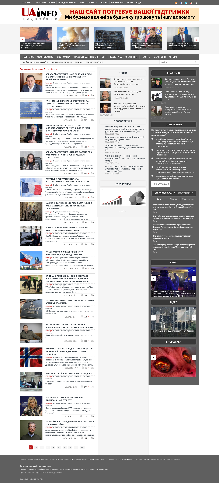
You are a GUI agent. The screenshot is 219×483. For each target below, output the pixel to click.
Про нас (23, 472)
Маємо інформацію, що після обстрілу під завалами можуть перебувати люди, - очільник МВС (68, 206)
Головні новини (33, 459)
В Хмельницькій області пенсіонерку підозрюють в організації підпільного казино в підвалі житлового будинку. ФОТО (173, 293)
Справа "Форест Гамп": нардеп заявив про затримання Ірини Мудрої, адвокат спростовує (68, 155)
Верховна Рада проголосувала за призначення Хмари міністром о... (146, 45)
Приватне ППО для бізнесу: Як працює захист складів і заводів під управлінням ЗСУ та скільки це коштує (180, 95)
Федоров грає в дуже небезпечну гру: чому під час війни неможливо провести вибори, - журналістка (180, 81)
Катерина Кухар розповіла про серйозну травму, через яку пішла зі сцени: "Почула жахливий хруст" (174, 247)
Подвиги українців (94, 62)
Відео (139, 2)
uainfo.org (47, 469)
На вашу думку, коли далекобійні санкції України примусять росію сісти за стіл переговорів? (173, 132)
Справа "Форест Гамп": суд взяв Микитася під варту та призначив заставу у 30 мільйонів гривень (68, 77)
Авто (102, 459)
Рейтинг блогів (165, 459)
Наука (83, 459)
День (159, 199)
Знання (129, 58)
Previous (22, 39)
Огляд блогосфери (45, 2)
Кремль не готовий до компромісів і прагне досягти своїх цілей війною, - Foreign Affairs (178, 111)
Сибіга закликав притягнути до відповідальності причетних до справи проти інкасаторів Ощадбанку (67, 128)
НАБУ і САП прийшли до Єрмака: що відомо (68, 373)
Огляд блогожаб (67, 2)
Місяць (173, 199)
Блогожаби (117, 2)
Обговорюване (165, 193)
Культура (116, 57)
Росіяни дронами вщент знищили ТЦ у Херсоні (173, 331)
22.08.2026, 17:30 (112, 153)
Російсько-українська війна (35, 62)
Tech (143, 58)
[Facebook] (180, 3)
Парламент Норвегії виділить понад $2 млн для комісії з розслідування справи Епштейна (69, 351)
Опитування (174, 124)
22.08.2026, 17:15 (112, 163)
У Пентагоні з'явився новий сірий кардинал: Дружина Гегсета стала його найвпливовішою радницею (173, 227)
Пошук (46, 69)
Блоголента (153, 459)
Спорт (173, 57)
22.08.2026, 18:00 (112, 134)
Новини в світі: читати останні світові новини (70, 233)
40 (82, 447)
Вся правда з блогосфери (31, 69)
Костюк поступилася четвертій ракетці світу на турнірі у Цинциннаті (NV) (125, 138)
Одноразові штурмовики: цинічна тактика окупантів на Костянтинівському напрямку (129, 81)
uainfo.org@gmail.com (53, 472)
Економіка (63, 57)
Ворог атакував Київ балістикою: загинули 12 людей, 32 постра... (106, 45)
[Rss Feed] (175, 3)
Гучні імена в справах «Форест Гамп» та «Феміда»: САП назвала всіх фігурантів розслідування (66, 103)
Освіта (96, 459)
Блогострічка (86, 2)
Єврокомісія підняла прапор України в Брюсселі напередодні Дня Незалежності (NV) (124, 147)
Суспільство (45, 57)
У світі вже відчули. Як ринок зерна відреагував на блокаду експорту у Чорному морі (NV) (125, 158)
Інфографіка (123, 183)
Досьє (104, 2)
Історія (90, 459)
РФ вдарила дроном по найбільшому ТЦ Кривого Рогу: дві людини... (72, 45)
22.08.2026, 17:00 (112, 174)
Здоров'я (160, 57)
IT (106, 459)
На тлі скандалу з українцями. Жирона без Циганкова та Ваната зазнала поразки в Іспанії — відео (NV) (124, 168)
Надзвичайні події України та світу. (66, 212)
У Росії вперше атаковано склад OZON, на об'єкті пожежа (33, 45)
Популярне (185, 193)
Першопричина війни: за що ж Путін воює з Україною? (127, 93)
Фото (130, 2)
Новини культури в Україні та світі (66, 284)
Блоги (123, 73)
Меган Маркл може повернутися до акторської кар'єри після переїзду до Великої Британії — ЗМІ (173, 207)
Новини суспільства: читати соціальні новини (70, 258)
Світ (104, 57)
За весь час (188, 199)
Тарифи (78, 62)
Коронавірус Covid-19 (62, 62)
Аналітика (174, 73)
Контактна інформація (36, 472)
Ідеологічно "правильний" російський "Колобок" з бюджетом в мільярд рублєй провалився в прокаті (130, 107)
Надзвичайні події (86, 57)
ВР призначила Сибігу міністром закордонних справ (182, 44)
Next (197, 39)
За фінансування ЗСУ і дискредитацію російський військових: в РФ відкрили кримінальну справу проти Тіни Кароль (67, 278)
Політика (28, 57)
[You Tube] (190, 3)
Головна (26, 2)
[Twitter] (185, 3)
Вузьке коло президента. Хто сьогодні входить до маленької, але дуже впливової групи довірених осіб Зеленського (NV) (124, 129)
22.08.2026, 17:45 (112, 142)
